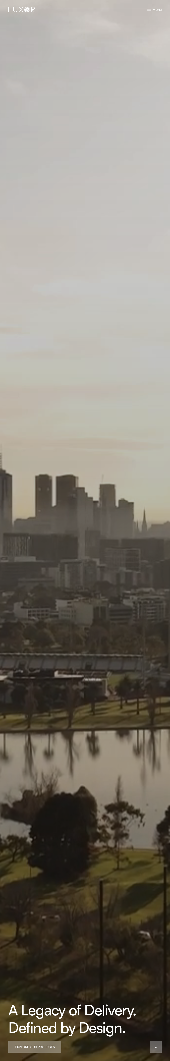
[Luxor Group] (21, 9)
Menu (156, 9)
